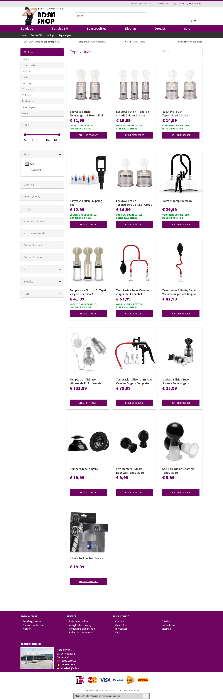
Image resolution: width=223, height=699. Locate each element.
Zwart (32, 163)
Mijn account (179, 3)
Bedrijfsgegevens (32, 621)
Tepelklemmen (28, 101)
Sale (187, 28)
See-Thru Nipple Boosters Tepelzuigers (178, 470)
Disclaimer (110, 690)
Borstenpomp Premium (177, 201)
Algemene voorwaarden (94, 690)
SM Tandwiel (27, 95)
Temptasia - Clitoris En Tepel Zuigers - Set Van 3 (88, 292)
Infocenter (121, 628)
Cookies (166, 621)
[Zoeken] (141, 15)
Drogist (160, 28)
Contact (119, 621)
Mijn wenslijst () (196, 3)
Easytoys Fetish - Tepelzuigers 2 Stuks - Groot (134, 202)
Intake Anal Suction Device (86, 558)
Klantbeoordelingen (132, 690)
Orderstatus (168, 625)
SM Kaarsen (27, 89)
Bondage (26, 28)
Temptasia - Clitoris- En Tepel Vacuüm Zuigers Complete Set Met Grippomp (134, 381)
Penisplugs (27, 83)
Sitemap (166, 628)
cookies (116, 695)
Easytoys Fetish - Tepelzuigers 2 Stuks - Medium (176, 113)
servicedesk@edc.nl (68, 668)
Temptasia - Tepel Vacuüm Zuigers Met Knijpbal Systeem (132, 292)
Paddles (25, 77)
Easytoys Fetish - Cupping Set (86, 202)
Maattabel (121, 625)
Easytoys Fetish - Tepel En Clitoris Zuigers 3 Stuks (132, 113)
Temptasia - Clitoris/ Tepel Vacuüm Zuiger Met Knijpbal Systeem (179, 292)
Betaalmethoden (78, 621)
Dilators (25, 58)
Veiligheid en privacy (80, 625)
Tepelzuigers (28, 107)
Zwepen (25, 113)
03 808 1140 (68, 664)
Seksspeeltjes (96, 28)
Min (25, 140)
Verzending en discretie (82, 628)
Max (48, 140)
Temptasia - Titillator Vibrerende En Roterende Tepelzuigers (85, 381)
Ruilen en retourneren (81, 632)
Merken (27, 628)
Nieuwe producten (33, 625)
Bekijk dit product (88, 135)
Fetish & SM (60, 28)
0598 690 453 (68, 661)
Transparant (35, 169)
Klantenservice (162, 3)
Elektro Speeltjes (29, 65)
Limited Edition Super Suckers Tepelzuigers (176, 381)
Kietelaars (26, 71)
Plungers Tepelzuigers (84, 469)
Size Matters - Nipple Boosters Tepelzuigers (130, 470)
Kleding (130, 28)
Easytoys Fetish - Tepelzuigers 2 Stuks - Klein (87, 113)
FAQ (117, 632)
